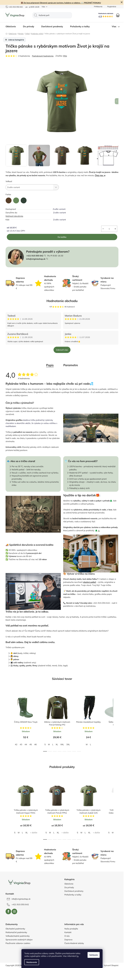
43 (20, 744)
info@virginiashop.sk (35, 259)
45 (29, 744)
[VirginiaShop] (18, 882)
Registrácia (110, 6)
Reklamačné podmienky (15, 932)
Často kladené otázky (73, 943)
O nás (66, 936)
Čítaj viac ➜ (99, 175)
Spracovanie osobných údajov (18, 939)
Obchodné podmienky (14, 928)
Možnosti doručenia (13, 216)
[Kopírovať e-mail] (46, 259)
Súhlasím (93, 955)
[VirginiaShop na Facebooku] (7, 911)
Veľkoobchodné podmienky (17, 936)
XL (56, 744)
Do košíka (61, 237)
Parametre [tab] (69, 365)
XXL (61, 744)
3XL (67, 744)
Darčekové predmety (73, 891)
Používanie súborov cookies (17, 943)
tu (77, 956)
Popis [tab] (49, 365)
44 (25, 744)
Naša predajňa (70, 928)
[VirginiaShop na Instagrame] (13, 911)
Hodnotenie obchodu (61, 301)
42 (15, 744)
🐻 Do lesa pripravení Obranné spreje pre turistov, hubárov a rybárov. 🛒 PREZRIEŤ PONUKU (60, 3)
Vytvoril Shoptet (110, 965)
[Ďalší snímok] (116, 101)
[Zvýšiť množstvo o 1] (114, 229)
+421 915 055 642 (15, 7)
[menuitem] (11, 26)
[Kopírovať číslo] (44, 255)
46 (34, 744)
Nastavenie (31, 962)
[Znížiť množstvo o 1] (102, 229)
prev (7, 721)
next (116, 721)
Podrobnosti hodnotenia (42, 56)
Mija (64, 56)
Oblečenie (68, 884)
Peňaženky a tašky (72, 894)
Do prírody (68, 887)
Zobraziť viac (61, 350)
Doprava (68, 939)
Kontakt (67, 932)
